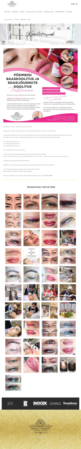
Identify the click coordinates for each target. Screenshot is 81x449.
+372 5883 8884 (47, 175)
